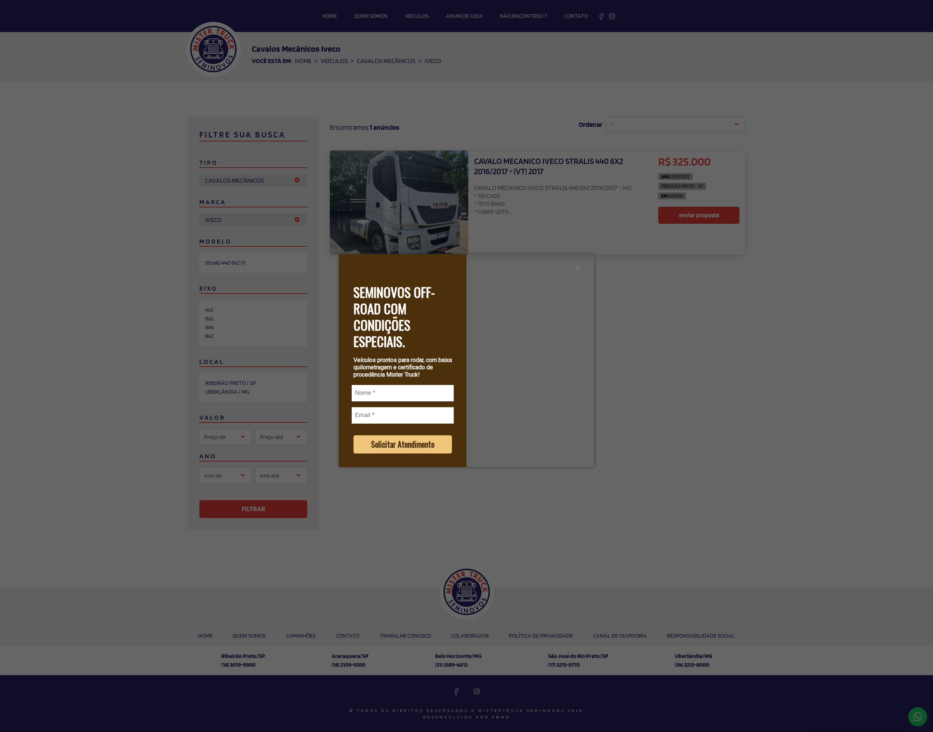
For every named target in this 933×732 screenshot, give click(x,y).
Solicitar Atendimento (402, 444)
